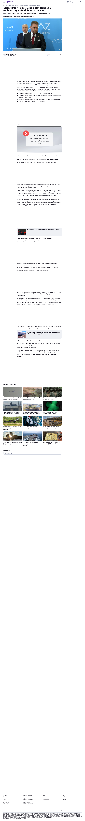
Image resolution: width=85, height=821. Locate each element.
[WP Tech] (11, 2)
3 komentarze (52, 54)
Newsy (44, 795)
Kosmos (26, 2)
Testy (63, 795)
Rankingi (44, 798)
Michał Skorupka (10, 54)
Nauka (32, 2)
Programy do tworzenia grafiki (28, 803)
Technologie (18, 2)
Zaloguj (76, 2)
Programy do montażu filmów (28, 799)
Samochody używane (66, 798)
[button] (71, 2)
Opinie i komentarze (46, 2)
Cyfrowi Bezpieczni (6, 802)
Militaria (37, 2)
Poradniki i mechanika (66, 796)
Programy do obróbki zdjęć (27, 795)
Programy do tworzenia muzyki (28, 796)
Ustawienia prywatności (60, 810)
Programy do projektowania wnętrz (29, 798)
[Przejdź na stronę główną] (4, 3)
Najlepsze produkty (46, 799)
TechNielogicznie (6, 803)
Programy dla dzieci (26, 802)
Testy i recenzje (45, 796)
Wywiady (64, 799)
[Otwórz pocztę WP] (68, 2)
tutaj (26, 818)
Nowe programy (25, 805)
